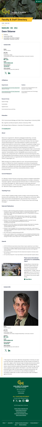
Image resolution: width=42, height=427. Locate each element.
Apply (16, 27)
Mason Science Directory (21, 415)
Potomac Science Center (21, 411)
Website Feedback (22, 424)
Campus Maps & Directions (21, 410)
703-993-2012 (6, 66)
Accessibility (10, 422)
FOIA (16, 424)
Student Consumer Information (21, 422)
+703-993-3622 (21, 393)
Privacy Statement (34, 422)
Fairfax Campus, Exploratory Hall (21, 408)
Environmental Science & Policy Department (11, 87)
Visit (11, 27)
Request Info (5, 27)
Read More (29, 279)
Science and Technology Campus (21, 413)
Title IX (4, 422)
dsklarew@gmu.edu (8, 62)
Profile (6, 59)
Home (3, 23)
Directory (7, 23)
